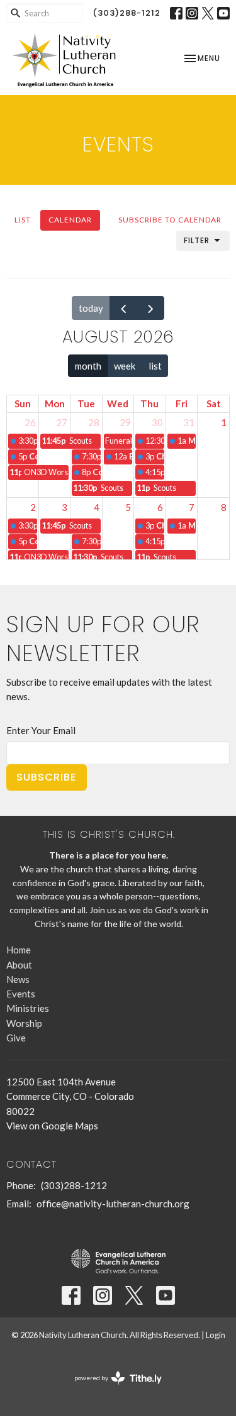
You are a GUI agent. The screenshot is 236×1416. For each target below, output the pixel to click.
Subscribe (46, 777)
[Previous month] (123, 308)
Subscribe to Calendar (170, 219)
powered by (111, 1388)
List (22, 219)
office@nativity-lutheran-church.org (113, 1203)
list (155, 365)
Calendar (70, 219)
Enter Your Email (41, 730)
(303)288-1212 (126, 13)
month (88, 365)
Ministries (27, 1008)
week (124, 365)
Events (20, 993)
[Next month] (150, 308)
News (18, 979)
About (19, 964)
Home (18, 949)
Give (16, 1037)
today (91, 308)
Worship (24, 1023)
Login (215, 1335)
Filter (197, 240)
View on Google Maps (52, 1125)
